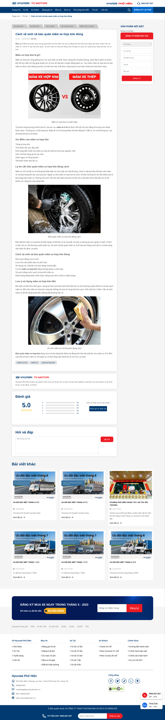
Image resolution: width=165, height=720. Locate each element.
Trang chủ (16, 10)
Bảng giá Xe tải (48, 647)
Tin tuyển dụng (67, 26)
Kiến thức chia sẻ (87, 26)
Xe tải (25, 10)
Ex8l (32, 626)
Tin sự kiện (50, 26)
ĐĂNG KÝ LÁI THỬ (142, 10)
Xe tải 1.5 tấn (76, 647)
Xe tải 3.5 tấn (76, 656)
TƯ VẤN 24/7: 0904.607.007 (59, 716)
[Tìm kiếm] (129, 10)
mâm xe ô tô (22, 363)
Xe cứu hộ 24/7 (135, 660)
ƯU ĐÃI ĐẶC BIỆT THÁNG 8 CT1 (74, 502)
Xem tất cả (18, 517)
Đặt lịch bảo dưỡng (50, 665)
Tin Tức (16, 651)
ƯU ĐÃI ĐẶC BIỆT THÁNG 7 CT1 (74, 562)
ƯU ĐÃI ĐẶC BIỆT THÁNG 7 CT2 (26, 562)
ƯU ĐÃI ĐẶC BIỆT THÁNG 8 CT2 (26, 502)
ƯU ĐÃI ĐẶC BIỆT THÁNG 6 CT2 (123, 562)
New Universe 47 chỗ (109, 651)
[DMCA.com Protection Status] (116, 689)
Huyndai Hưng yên (20, 626)
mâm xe (34, 363)
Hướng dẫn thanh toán (139, 647)
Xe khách (35, 10)
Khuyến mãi (34, 26)
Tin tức (95, 10)
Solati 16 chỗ (105, 647)
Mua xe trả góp (48, 660)
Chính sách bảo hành (138, 656)
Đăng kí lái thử (48, 651)
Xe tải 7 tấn (42, 626)
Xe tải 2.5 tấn (76, 651)
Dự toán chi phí (48, 656)
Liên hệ (104, 10)
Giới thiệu (17, 647)
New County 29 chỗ (108, 656)
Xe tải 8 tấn (54, 626)
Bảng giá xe (47, 10)
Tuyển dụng (18, 656)
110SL (64, 626)
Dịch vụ (67, 10)
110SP (80, 626)
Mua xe (58, 10)
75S (87, 626)
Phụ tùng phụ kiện (81, 10)
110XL (72, 626)
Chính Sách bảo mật (138, 651)
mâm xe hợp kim (48, 363)
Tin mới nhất (18, 26)
